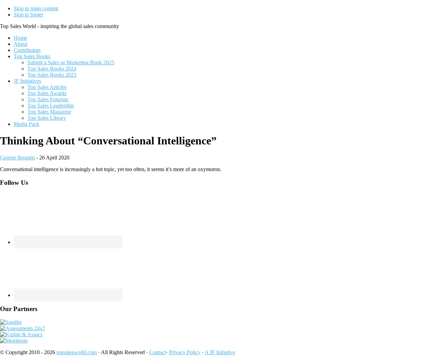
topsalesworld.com (76, 352)
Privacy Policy (185, 352)
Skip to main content (36, 8)
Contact (157, 352)
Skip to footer (28, 14)
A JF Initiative (220, 352)
